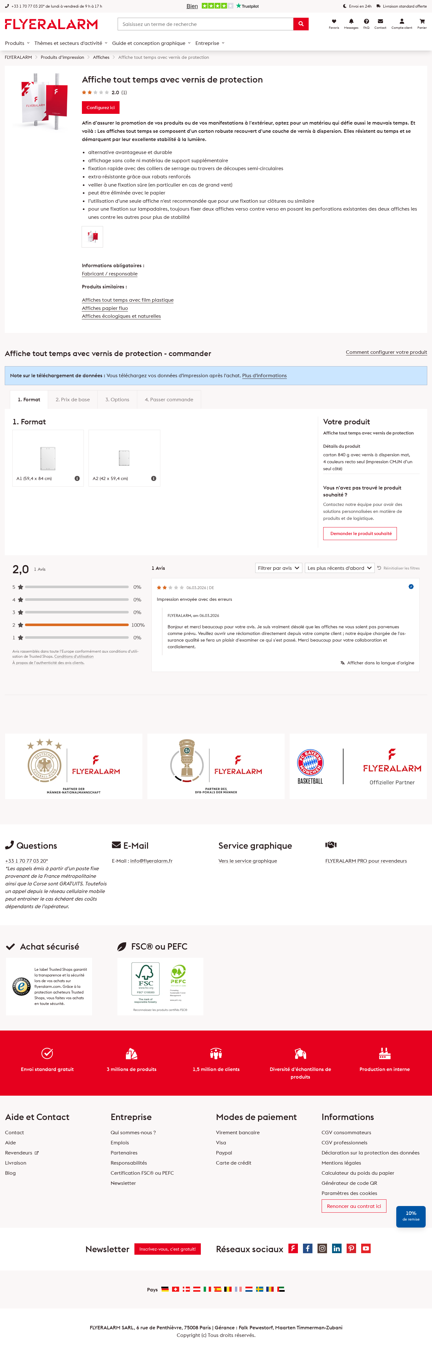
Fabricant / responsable (110, 273)
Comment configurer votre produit (386, 352)
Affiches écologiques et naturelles (121, 316)
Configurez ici (101, 107)
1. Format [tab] (29, 399)
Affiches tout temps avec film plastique (128, 300)
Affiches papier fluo (105, 308)
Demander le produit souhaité (361, 533)
